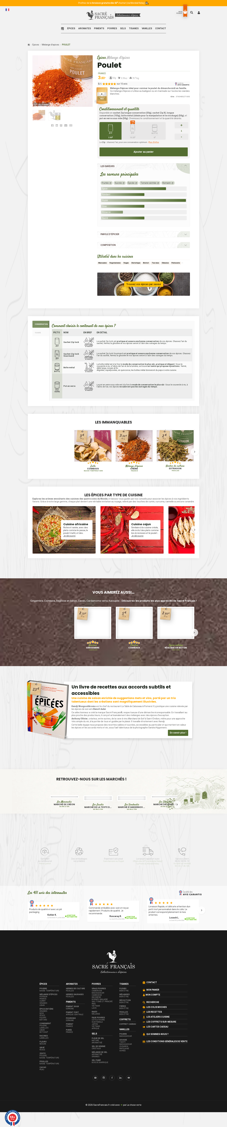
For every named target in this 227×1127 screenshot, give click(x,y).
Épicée (131, 183)
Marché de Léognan (165, 802)
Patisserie (176, 263)
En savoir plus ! (178, 732)
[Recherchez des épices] (192, 12)
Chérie (134, 468)
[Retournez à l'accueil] (63, 28)
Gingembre (92, 646)
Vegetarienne (115, 263)
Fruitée (105, 183)
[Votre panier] (185, 12)
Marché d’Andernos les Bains (131, 802)
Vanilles (147, 28)
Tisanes (134, 28)
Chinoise (165, 263)
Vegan (126, 263)
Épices (71, 28)
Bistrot (146, 263)
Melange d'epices (50, 44)
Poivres (112, 28)
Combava (93, 468)
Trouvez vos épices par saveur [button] (143, 284)
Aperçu (82, 456)
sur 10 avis (122, 84)
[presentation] (32, 451)
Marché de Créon (64, 826)
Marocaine (102, 263)
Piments (99, 28)
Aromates (84, 28)
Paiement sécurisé (113, 879)
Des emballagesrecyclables (79, 879)
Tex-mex (155, 263)
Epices (35, 44)
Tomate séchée (148, 183)
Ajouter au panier (144, 151)
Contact (160, 28)
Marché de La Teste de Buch (98, 826)
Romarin (166, 183)
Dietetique (136, 263)
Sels (123, 28)
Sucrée (118, 183)
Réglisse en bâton (176, 646)
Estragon (175, 468)
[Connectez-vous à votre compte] (199, 12)
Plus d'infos (153, 142)
